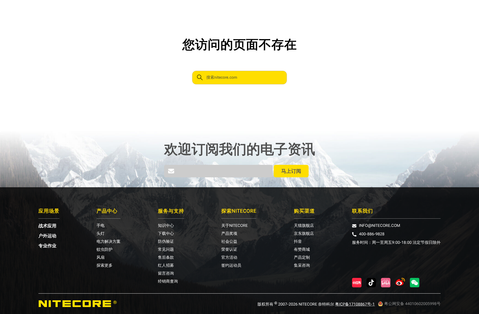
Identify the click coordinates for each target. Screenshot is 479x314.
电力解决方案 (108, 242)
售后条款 (166, 257)
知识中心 (166, 226)
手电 (101, 226)
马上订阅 (291, 171)
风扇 (101, 257)
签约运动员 (231, 265)
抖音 (298, 242)
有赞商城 (302, 249)
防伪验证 (166, 242)
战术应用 (47, 226)
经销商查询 (168, 281)
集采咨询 (302, 265)
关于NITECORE (234, 226)
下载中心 (166, 234)
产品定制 (302, 257)
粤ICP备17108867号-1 (355, 304)
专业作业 (47, 246)
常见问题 (166, 249)
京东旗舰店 (304, 234)
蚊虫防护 (105, 249)
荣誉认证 (229, 249)
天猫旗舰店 (304, 226)
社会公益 (229, 242)
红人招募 (166, 265)
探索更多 (105, 265)
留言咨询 (166, 273)
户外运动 (47, 236)
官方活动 (229, 257)
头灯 (101, 234)
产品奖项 (229, 234)
